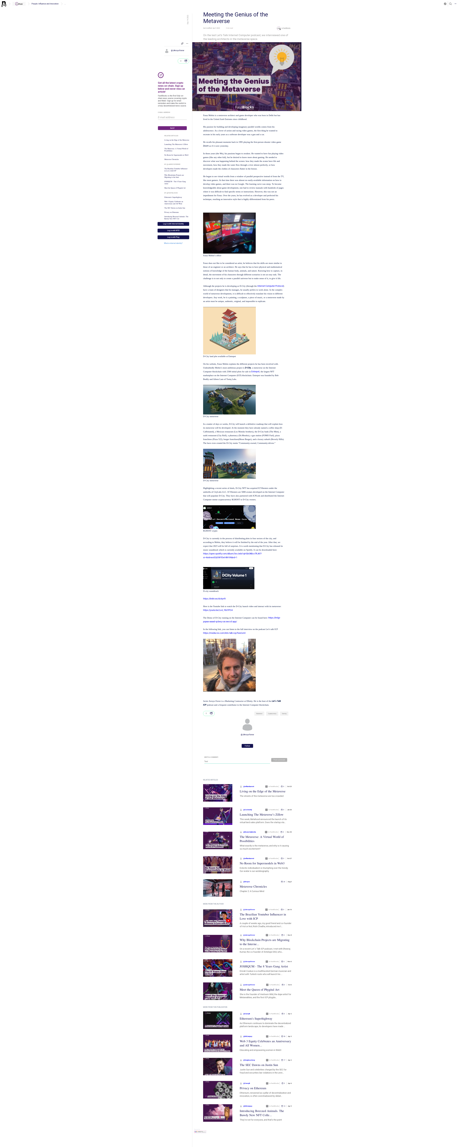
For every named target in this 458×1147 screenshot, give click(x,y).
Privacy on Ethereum (171, 212)
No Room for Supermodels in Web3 (176, 155)
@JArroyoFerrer (177, 50)
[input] (172, 117)
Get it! (172, 128)
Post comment (279, 760)
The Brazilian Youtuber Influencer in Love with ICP (175, 170)
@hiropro (246, 881)
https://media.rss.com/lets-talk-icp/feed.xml (224, 633)
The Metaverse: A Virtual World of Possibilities (176, 150)
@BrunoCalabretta (249, 832)
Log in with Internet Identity (173, 224)
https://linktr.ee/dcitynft (214, 598)
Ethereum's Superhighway (173, 197)
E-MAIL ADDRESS (164, 112)
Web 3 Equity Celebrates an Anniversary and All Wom (173, 202)
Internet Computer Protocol (270, 286)
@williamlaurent (248, 786)
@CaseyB (246, 1013)
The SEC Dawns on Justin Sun (174, 208)
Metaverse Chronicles (171, 159)
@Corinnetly (247, 809)
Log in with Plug (173, 237)
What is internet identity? (173, 243)
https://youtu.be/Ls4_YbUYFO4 (218, 610)
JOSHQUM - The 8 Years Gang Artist (175, 182)
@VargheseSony (249, 1060)
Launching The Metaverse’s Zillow (176, 144)
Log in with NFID (173, 230)
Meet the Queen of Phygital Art (175, 188)
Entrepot (255, 371)
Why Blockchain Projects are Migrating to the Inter (174, 176)
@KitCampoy (247, 1036)
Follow (247, 746)
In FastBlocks (273, 786)
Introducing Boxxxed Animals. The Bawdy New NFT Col (176, 217)
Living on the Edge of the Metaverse (176, 140)
